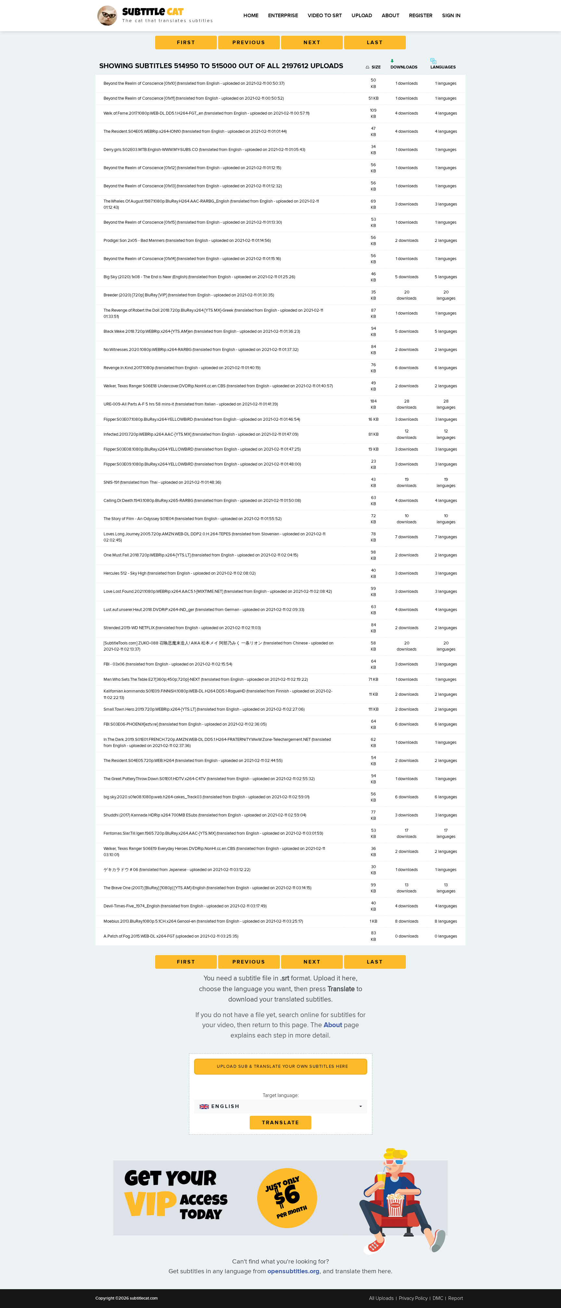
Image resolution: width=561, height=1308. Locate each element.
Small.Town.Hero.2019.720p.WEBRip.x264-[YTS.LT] (150, 709)
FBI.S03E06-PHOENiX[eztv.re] (131, 724)
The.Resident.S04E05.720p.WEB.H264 (139, 760)
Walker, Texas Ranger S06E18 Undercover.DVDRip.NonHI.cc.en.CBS (165, 386)
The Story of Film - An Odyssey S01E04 (139, 518)
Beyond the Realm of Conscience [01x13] (140, 186)
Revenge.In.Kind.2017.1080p (129, 367)
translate (280, 1122)
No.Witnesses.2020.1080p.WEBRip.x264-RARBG (148, 349)
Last (375, 42)
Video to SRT (325, 15)
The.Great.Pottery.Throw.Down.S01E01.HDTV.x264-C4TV (155, 778)
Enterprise (283, 15)
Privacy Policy (413, 1298)
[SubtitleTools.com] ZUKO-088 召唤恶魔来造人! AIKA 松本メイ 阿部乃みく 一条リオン (183, 643)
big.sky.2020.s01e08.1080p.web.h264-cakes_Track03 (153, 797)
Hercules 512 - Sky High (125, 573)
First (186, 42)
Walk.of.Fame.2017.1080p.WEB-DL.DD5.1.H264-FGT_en (153, 113)
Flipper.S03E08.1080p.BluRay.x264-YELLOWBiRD (148, 449)
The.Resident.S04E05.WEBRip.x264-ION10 (142, 131)
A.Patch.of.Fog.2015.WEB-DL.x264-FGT (139, 936)
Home (250, 15)
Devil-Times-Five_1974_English (132, 906)
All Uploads (381, 1298)
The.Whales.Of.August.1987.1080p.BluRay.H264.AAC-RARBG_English (166, 201)
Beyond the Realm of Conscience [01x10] (140, 83)
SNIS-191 (111, 482)
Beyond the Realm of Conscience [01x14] (140, 258)
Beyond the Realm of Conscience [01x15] (140, 222)
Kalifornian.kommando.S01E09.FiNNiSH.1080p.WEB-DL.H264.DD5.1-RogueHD (174, 691)
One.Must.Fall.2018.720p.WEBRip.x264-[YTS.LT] (147, 555)
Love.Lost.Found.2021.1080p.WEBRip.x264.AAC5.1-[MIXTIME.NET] (163, 591)
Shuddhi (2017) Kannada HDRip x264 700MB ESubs (150, 815)
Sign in (451, 15)
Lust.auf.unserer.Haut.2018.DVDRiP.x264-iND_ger (149, 609)
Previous (249, 42)
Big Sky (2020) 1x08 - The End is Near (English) (145, 277)
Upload (362, 15)
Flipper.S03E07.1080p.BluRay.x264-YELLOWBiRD (148, 419)
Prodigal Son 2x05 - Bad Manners (134, 240)
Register (420, 15)
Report (455, 1298)
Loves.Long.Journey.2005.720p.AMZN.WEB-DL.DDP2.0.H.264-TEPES (167, 534)
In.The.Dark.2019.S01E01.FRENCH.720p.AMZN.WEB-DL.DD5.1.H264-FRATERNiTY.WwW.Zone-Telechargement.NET (207, 739)
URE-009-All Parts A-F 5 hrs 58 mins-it (139, 404)
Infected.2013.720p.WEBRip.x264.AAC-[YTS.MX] (147, 434)
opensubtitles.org (293, 1271)
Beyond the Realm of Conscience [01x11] (139, 98)
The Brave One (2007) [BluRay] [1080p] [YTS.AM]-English (155, 888)
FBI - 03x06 (114, 664)
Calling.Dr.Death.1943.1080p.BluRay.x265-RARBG (148, 500)
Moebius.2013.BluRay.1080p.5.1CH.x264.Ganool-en (150, 921)
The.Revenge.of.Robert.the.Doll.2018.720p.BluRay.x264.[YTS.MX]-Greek (168, 310)
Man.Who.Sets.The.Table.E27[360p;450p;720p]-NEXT (152, 679)
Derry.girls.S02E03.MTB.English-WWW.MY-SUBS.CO (151, 149)
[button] (280, 1107)
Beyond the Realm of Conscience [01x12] (140, 167)
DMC (438, 1298)
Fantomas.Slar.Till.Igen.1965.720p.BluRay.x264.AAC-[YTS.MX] (160, 833)
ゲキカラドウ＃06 (121, 869)
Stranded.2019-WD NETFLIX (129, 627)
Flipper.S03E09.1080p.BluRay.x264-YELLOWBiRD (148, 464)
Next (312, 42)
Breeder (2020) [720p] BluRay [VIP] (135, 295)
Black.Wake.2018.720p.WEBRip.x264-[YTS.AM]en (148, 331)
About (390, 15)
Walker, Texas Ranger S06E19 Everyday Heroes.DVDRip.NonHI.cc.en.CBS (169, 848)
